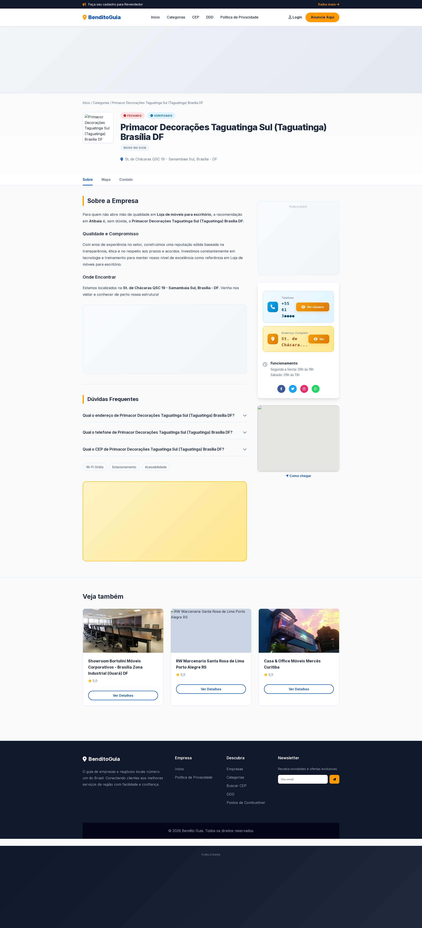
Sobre (88, 179)
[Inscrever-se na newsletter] (334, 779)
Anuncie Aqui (322, 17)
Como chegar (300, 476)
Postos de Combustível (246, 802)
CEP (195, 17)
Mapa (106, 179)
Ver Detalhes (123, 695)
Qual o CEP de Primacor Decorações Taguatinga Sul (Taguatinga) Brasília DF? (153, 449)
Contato (126, 179)
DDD (209, 17)
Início (155, 17)
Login (297, 17)
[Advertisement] (211, 59)
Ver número (315, 307)
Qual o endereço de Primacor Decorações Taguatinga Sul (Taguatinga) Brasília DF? (159, 415)
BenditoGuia (104, 17)
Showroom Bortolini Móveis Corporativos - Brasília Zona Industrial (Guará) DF (115, 667)
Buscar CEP (237, 785)
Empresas (235, 769)
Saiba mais (327, 4)
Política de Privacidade (239, 17)
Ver (321, 339)
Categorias (176, 17)
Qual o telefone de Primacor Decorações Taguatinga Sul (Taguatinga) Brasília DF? (158, 432)
